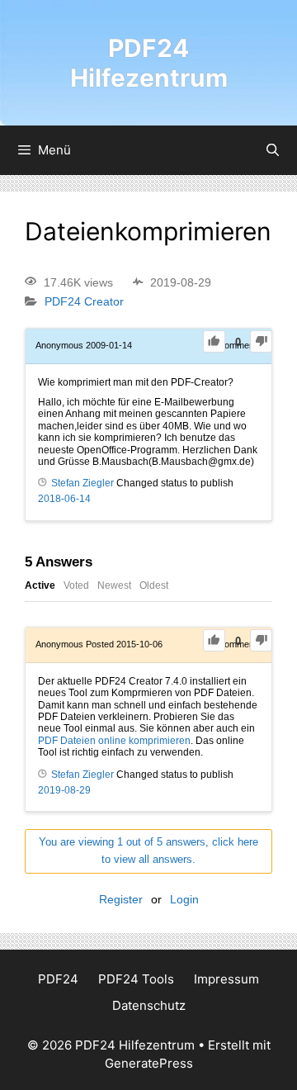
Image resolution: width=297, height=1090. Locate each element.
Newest (114, 585)
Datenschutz (149, 1005)
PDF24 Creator (84, 302)
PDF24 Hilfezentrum (149, 62)
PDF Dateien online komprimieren (114, 740)
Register (121, 899)
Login (184, 899)
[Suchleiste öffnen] (272, 150)
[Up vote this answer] (214, 640)
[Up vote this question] (214, 341)
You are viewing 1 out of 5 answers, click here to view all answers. (148, 850)
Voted (76, 585)
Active (40, 585)
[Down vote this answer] (261, 640)
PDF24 (58, 979)
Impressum (226, 979)
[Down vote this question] (261, 341)
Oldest (153, 585)
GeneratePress (149, 1063)
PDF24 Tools (136, 979)
